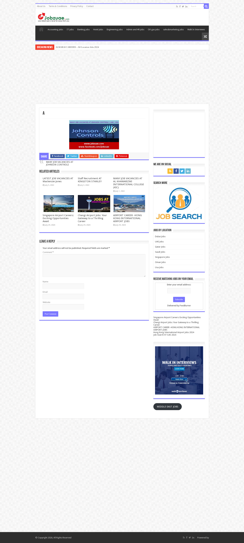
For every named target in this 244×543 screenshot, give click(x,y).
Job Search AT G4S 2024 (164, 335)
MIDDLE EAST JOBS (167, 406)
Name (45, 281)
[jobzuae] (53, 17)
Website (46, 302)
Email (45, 292)
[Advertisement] (122, 77)
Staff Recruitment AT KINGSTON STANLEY (90, 180)
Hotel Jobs (98, 29)
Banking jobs (83, 29)
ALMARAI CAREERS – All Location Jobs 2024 (77, 47)
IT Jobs (70, 29)
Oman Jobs (160, 262)
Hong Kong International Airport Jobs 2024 (173, 332)
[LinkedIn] (186, 6)
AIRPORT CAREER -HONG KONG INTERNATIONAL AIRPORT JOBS (127, 218)
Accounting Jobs (55, 29)
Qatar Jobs (160, 247)
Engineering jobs (115, 29)
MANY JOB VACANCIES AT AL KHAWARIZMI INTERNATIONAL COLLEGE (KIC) (128, 183)
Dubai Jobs (160, 236)
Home (41, 29)
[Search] (206, 6)
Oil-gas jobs (154, 29)
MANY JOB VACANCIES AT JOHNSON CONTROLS (59, 162)
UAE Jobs (159, 241)
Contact (90, 6)
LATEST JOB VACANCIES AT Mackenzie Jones (58, 180)
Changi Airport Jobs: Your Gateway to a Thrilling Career (92, 218)
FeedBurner (185, 305)
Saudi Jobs (160, 252)
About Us (41, 6)
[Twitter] (183, 6)
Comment (48, 252)
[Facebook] (180, 6)
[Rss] (177, 6)
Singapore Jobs (162, 257)
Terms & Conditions (58, 6)
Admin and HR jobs (135, 29)
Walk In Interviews (196, 29)
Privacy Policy (76, 6)
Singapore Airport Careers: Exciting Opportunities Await (58, 218)
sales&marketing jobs (173, 29)
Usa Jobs (159, 267)
